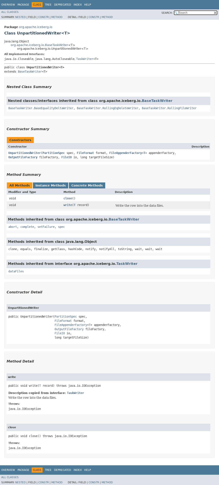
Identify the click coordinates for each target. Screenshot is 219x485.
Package (23, 4)
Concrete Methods (87, 185)
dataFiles (16, 271)
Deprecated (62, 4)
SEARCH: (167, 12)
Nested (20, 17)
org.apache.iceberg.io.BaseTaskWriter (39, 45)
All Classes (10, 11)
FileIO (66, 157)
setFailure (46, 226)
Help (87, 4)
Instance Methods (51, 185)
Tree (48, 4)
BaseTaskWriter (30, 71)
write (68, 205)
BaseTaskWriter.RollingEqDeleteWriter (107, 108)
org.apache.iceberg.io (35, 27)
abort (12, 226)
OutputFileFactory (22, 157)
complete (27, 226)
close (68, 198)
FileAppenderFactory (125, 153)
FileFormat (85, 153)
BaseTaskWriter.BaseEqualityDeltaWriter (40, 108)
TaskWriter (84, 59)
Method (56, 17)
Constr (43, 17)
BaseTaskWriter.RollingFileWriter (169, 108)
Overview (8, 4)
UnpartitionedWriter (24, 153)
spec (61, 226)
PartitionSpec (54, 153)
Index (78, 4)
